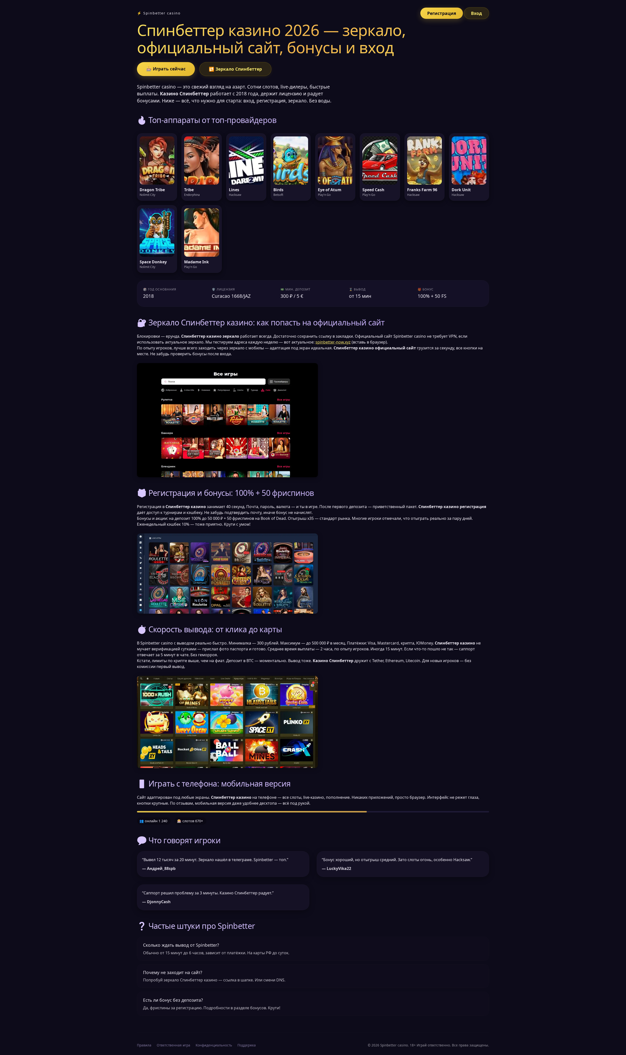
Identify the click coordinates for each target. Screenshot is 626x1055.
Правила (144, 1045)
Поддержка (246, 1045)
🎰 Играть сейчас (166, 69)
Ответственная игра (173, 1045)
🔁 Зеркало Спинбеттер (235, 69)
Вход (476, 13)
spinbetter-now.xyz (333, 342)
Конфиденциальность (214, 1045)
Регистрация (441, 13)
